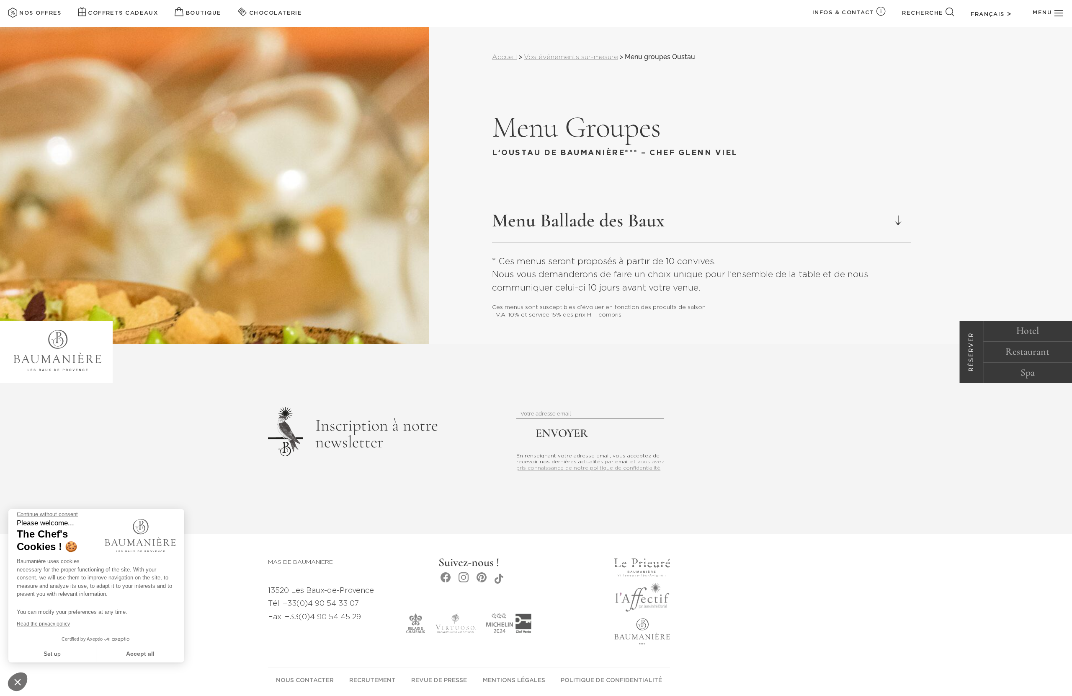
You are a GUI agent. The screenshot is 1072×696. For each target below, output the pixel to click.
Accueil (504, 57)
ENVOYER (562, 433)
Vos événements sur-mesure (571, 57)
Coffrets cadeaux (122, 13)
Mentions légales (514, 680)
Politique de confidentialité (611, 680)
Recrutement (372, 680)
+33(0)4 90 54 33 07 (321, 603)
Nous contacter (305, 680)
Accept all (140, 653)
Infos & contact (843, 12)
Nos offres (39, 13)
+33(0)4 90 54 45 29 (323, 617)
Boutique (202, 13)
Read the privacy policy (43, 624)
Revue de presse (439, 680)
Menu (1043, 12)
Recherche (922, 13)
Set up (52, 653)
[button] (18, 682)
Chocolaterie (274, 13)
